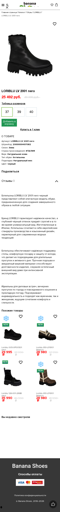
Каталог (21, 12)
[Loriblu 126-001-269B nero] (13, 375)
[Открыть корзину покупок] (56, 4)
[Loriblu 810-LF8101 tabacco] (47, 329)
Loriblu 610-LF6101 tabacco (45, 394)
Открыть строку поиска (7, 5)
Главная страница (9, 12)
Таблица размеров (13, 104)
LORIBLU (37, 12)
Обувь (29, 12)
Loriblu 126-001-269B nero (12, 394)
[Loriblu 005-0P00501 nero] (13, 329)
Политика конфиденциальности (30, 495)
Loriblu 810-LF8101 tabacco (45, 348)
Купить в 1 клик (30, 130)
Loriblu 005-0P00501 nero (12, 348)
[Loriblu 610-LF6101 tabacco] (47, 375)
